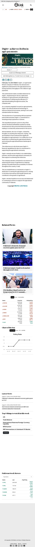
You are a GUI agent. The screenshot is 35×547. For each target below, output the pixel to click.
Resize (9, 70)
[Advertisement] (17, 28)
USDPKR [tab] (23, 330)
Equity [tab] (12, 297)
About (19, 544)
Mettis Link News (21, 186)
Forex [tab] (16, 297)
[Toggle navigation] (3, 5)
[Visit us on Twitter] (13, 546)
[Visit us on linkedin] (16, 546)
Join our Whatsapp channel (18, 72)
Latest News (13, 544)
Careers (24, 544)
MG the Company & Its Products (10, 1)
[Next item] (32, 9)
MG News (4, 67)
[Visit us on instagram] (21, 546)
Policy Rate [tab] (12, 330)
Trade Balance (7, 420)
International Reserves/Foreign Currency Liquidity (16, 423)
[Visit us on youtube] (24, 546)
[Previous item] (31, 9)
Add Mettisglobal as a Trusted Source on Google (16, 76)
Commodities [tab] (21, 297)
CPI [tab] (20, 330)
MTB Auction (7, 427)
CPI (4, 417)
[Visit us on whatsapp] (19, 546)
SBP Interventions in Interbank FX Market (16, 429)
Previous (6, 432)
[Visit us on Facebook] (11, 546)
